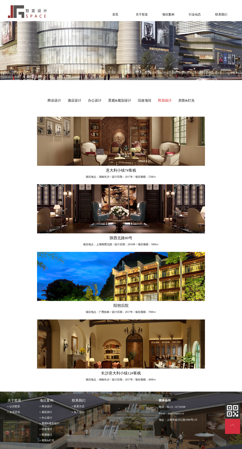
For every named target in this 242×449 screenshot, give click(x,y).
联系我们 (221, 14)
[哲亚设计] (28, 19)
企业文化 (14, 412)
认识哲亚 (14, 406)
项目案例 (168, 14)
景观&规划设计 (119, 100)
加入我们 (79, 412)
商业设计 (54, 100)
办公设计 (95, 100)
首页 (115, 14)
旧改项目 (144, 100)
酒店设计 (74, 100)
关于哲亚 (142, 14)
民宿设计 (165, 100)
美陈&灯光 (186, 100)
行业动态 (195, 14)
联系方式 (79, 406)
